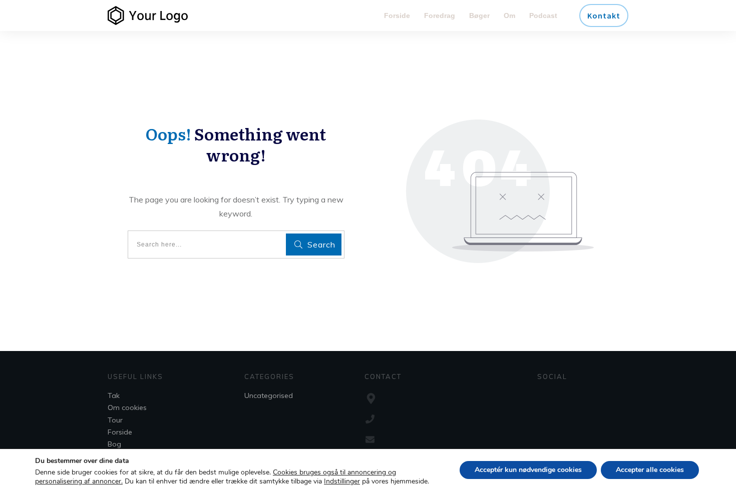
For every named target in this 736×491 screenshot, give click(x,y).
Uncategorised (268, 395)
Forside (120, 432)
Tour (115, 420)
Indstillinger (342, 481)
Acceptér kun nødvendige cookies (528, 469)
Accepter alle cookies (650, 469)
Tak (114, 395)
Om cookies (127, 407)
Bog (114, 444)
